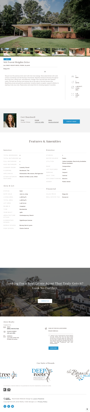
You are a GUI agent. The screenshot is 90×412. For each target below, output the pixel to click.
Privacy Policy (53, 343)
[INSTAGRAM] (5, 406)
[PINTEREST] (12, 406)
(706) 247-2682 (39, 122)
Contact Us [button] (45, 301)
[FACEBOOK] (8, 406)
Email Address (53, 331)
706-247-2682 (11, 333)
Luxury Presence (38, 398)
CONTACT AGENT (71, 121)
